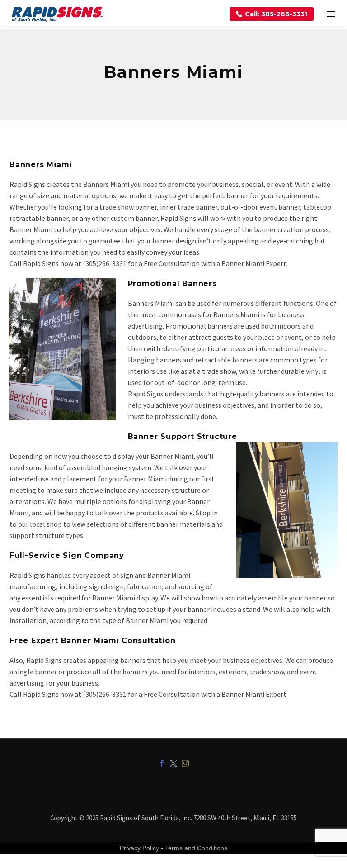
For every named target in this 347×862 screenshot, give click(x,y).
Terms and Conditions (196, 848)
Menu (331, 14)
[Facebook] (161, 763)
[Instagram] (185, 763)
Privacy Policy (139, 848)
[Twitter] (173, 763)
